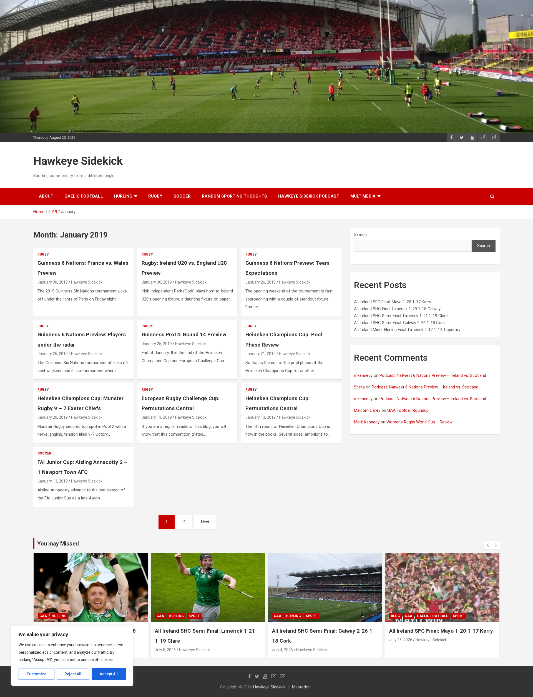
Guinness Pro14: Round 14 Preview (184, 334)
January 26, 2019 (260, 282)
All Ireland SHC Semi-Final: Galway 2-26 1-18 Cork (399, 322)
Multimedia (363, 196)
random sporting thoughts (234, 196)
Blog (395, 616)
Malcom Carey (367, 410)
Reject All (72, 674)
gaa (43, 616)
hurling (123, 196)
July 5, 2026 (165, 650)
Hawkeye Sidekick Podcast (308, 196)
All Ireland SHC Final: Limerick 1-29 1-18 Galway (397, 308)
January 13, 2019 (157, 417)
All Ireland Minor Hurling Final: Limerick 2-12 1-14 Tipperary (407, 329)
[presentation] (488, 545)
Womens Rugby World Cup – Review (419, 422)
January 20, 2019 (52, 417)
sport (194, 616)
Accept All (109, 674)
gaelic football (83, 196)
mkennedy (363, 375)
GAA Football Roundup (408, 410)
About (46, 196)
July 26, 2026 (400, 640)
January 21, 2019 (260, 354)
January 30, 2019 (52, 282)
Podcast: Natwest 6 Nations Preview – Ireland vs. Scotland (432, 375)
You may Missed (58, 543)
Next (205, 521)
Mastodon (301, 687)
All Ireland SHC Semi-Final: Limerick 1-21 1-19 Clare (401, 315)
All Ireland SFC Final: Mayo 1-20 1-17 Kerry (392, 301)
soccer (182, 196)
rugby (155, 196)
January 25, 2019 (52, 354)
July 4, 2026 (282, 650)
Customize (36, 674)
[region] (72, 655)
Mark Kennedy (366, 422)
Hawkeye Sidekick (78, 161)
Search (360, 234)
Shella (359, 387)
